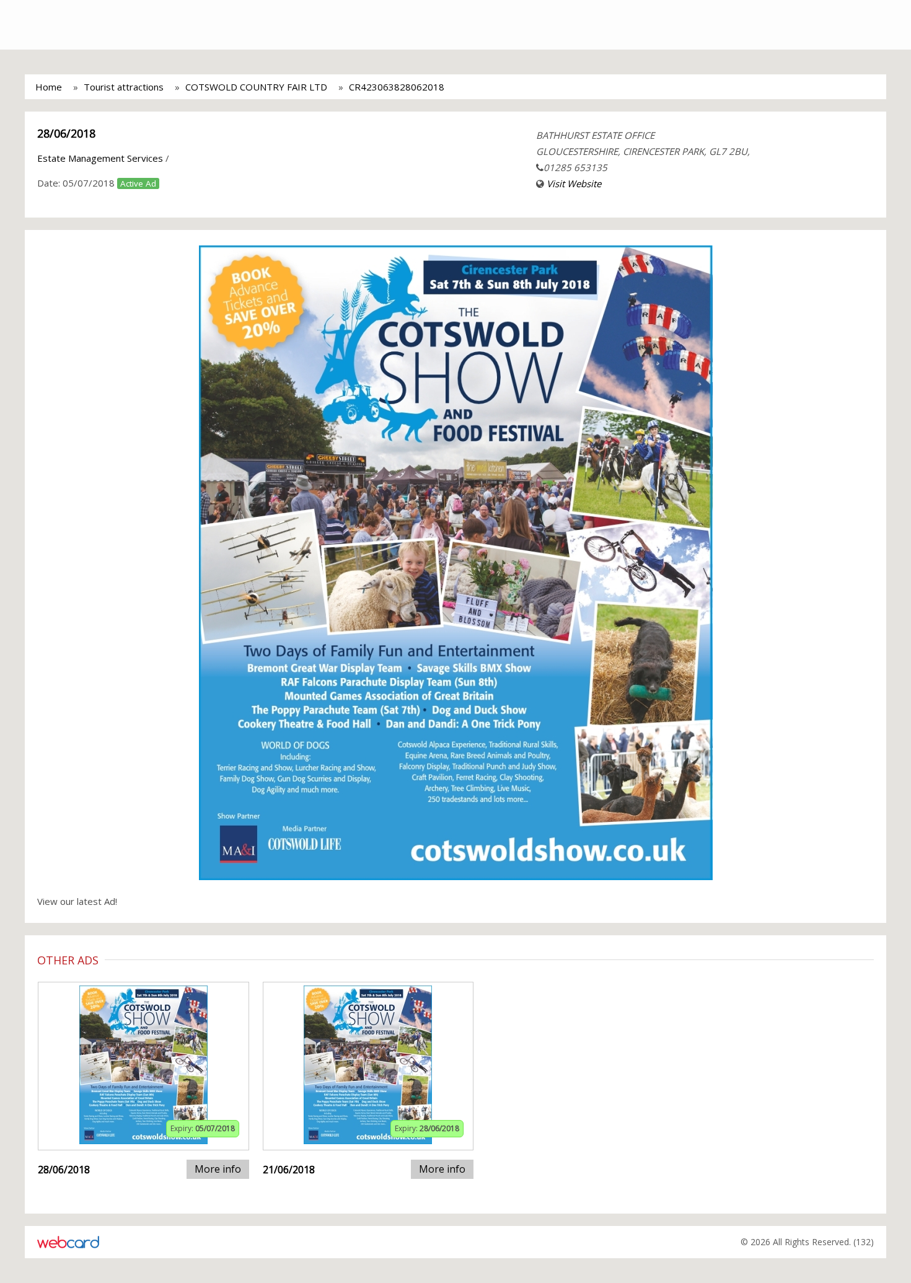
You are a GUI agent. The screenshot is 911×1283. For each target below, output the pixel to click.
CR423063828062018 (396, 87)
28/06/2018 (66, 133)
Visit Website (574, 183)
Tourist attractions (124, 87)
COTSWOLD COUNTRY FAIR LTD (256, 87)
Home (48, 87)
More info (218, 1169)
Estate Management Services (100, 158)
